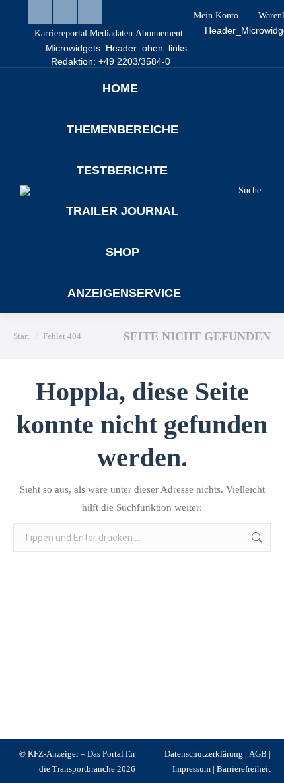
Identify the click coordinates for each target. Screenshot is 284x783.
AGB (258, 754)
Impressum (191, 769)
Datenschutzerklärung (203, 754)
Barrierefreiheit (244, 769)
